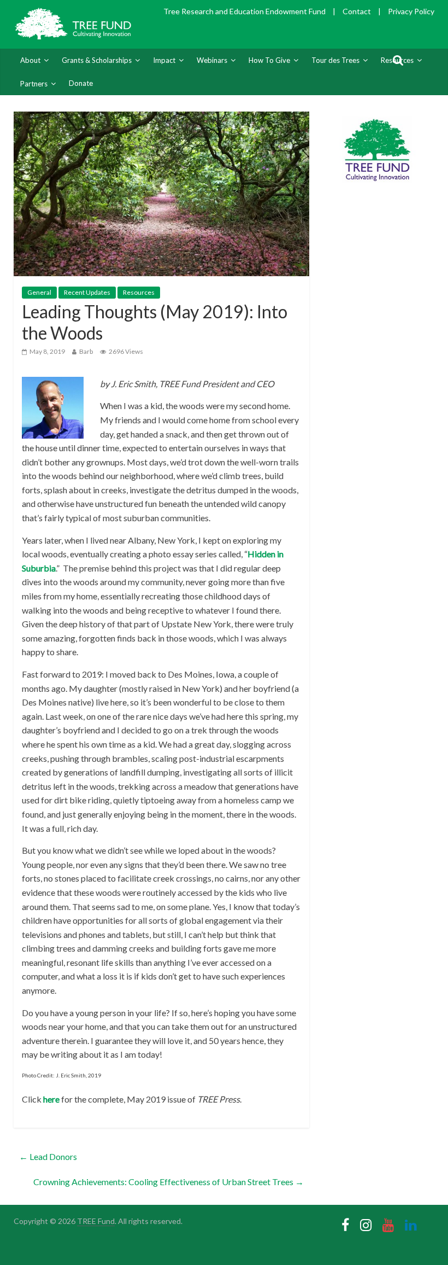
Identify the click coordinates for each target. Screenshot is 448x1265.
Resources (139, 292)
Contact (357, 11)
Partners (34, 83)
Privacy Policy (411, 11)
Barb (86, 351)
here (51, 1099)
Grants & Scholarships (97, 60)
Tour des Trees (335, 60)
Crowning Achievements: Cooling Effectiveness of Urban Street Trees (168, 1181)
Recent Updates (87, 292)
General (39, 292)
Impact (164, 60)
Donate (81, 83)
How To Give (269, 60)
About (30, 60)
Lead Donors (48, 1156)
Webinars (212, 60)
